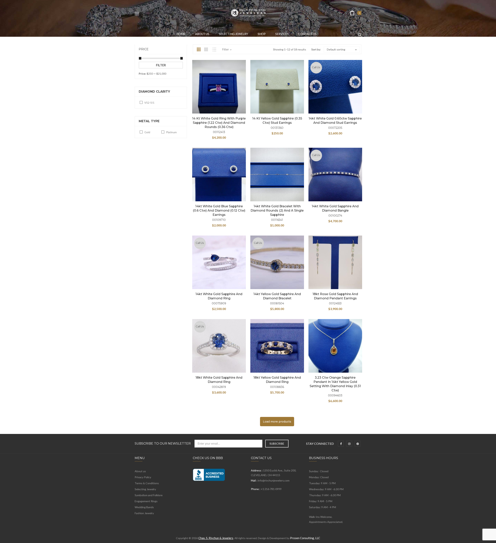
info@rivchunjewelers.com (273, 480)
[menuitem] (181, 34)
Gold (147, 132)
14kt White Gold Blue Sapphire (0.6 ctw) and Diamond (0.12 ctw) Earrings (219, 210)
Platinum (171, 132)
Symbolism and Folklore (149, 495)
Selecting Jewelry (145, 489)
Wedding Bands (144, 507)
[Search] (359, 33)
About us (140, 471)
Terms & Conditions (147, 483)
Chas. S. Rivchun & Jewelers (215, 538)
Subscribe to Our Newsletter (163, 443)
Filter (161, 65)
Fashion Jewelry (144, 513)
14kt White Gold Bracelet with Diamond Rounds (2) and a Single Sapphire (277, 210)
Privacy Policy (143, 477)
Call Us (316, 67)
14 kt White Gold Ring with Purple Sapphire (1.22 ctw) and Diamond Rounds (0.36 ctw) (219, 123)
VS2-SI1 (149, 102)
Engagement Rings (146, 501)
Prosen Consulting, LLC (305, 538)
